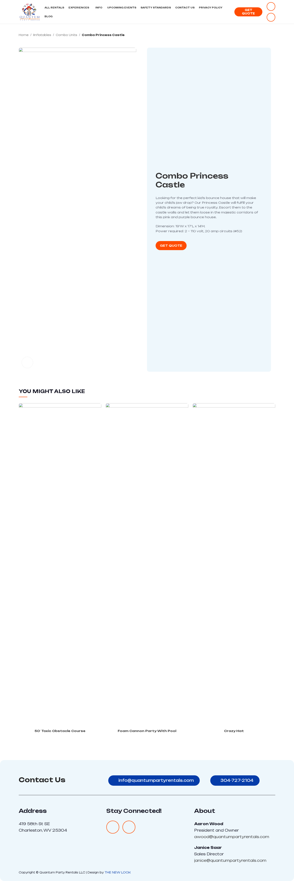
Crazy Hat (234, 731)
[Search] (228, 12)
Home (24, 35)
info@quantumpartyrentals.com (156, 780)
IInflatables (42, 35)
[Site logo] (29, 11)
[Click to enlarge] (27, 362)
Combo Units (66, 35)
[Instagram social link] (271, 17)
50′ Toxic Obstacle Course (60, 731)
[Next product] (273, 35)
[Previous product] (264, 35)
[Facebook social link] (271, 6)
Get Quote (248, 11)
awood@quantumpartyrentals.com (231, 836)
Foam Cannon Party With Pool (147, 731)
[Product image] (60, 565)
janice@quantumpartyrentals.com (230, 860)
